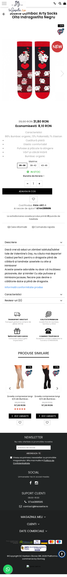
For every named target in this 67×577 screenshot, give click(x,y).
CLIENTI (32, 524)
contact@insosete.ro (35, 506)
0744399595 (35, 501)
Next (62, 73)
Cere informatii (18, 227)
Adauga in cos (27, 191)
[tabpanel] (33, 70)
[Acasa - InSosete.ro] (18, 3)
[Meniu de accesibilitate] (61, 554)
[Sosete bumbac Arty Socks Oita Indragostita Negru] (33, 70)
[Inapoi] (2, 14)
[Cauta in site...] (60, 3)
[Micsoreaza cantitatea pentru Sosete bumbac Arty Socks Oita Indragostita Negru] (28, 183)
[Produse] (4, 3)
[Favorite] (33, 199)
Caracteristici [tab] (13, 294)
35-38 (22, 165)
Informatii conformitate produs (24, 287)
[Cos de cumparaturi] (64, 3)
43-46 (44, 165)
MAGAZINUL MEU (32, 517)
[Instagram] (36, 483)
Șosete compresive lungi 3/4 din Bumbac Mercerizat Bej (20, 397)
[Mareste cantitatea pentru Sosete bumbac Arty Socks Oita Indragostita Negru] (39, 183)
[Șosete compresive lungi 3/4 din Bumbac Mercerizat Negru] (47, 378)
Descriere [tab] (11, 242)
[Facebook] (30, 483)
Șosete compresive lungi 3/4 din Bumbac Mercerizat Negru (47, 397)
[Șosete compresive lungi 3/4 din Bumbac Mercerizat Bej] (20, 378)
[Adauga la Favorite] (20, 422)
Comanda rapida (44, 227)
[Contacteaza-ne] (55, 3)
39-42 (33, 165)
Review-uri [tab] (13, 300)
